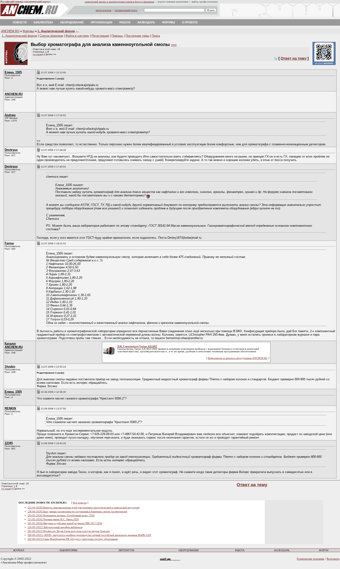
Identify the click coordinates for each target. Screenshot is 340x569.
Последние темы (137, 35)
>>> (174, 45)
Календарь (146, 22)
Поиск (156, 35)
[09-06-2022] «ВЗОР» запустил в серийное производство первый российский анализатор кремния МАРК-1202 (89, 535)
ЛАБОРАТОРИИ (68, 550)
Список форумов (51, 35)
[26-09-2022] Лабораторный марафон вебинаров (55, 527)
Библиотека (43, 22)
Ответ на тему (293, 58)
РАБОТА (239, 550)
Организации (101, 22)
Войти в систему (77, 35)
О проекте (190, 22)
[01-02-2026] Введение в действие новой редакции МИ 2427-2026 (65, 523)
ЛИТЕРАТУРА (126, 550)
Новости (20, 22)
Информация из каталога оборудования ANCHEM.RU (238, 358)
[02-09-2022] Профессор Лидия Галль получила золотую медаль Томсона (69, 531)
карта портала (103, 10)
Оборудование (72, 22)
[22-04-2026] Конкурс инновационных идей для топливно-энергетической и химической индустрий (83, 507)
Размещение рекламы (310, 558)
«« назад (38, 54)
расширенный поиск (126, 10)
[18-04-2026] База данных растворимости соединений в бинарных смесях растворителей (77, 511)
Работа (125, 22)
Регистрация (100, 35)
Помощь (117, 35)
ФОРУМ (323, 550)
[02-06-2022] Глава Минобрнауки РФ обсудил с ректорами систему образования (73, 539)
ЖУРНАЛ (18, 550)
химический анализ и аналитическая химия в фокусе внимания (119, 1)
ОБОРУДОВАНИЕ (189, 550)
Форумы (168, 22)
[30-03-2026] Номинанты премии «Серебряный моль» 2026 (61, 515)
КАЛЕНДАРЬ (281, 550)
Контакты (333, 558)
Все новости (80, 502)
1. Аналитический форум (56, 31)
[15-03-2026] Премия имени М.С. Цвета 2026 (53, 519)
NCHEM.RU (10, 31)
